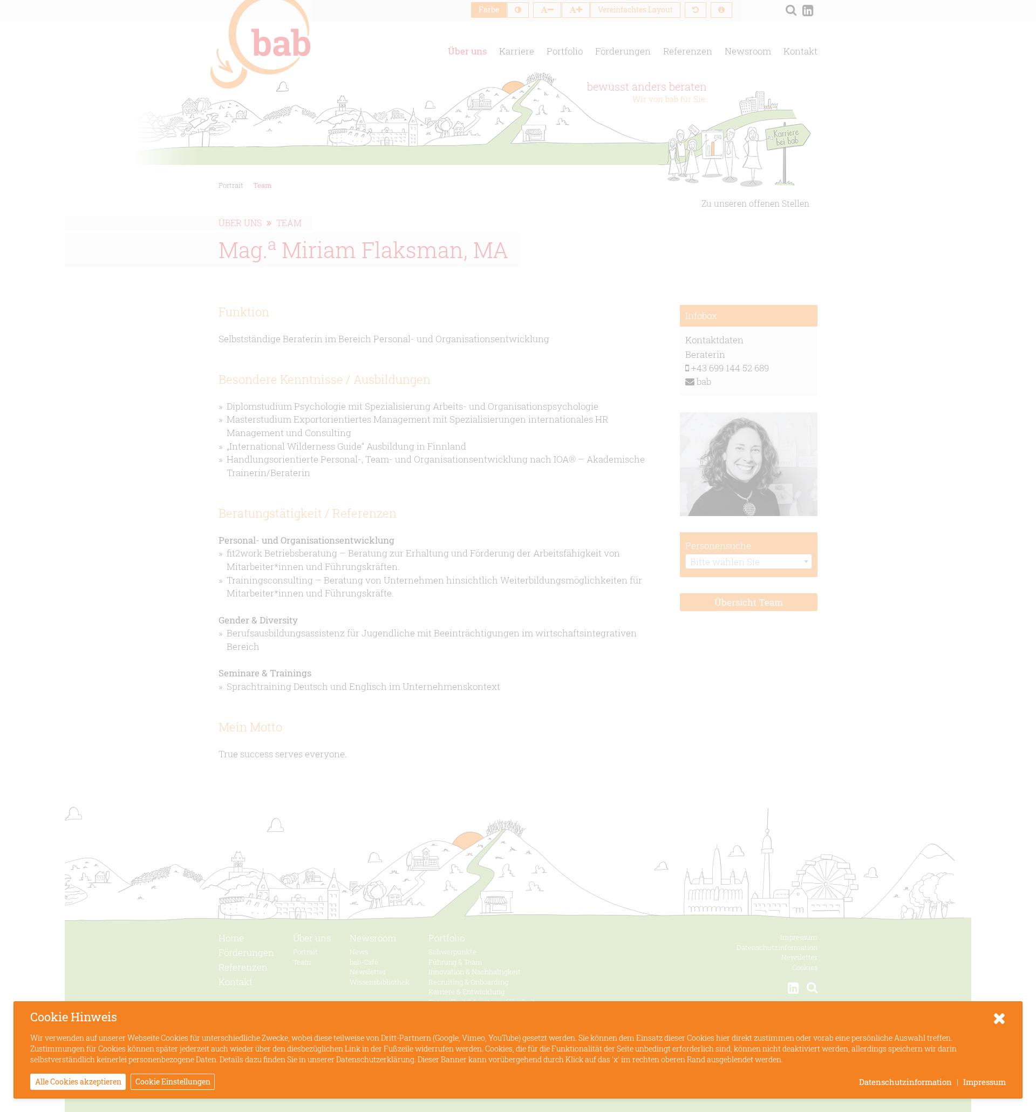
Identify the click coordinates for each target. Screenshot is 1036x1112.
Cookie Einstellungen (172, 1081)
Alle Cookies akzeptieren (78, 1081)
